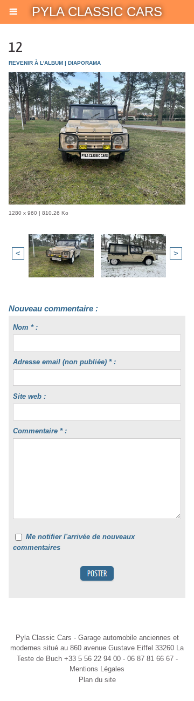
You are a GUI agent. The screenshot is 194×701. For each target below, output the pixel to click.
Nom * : (25, 327)
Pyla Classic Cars (97, 11)
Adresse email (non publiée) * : (64, 362)
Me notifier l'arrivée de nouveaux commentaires (74, 542)
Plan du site (97, 680)
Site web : (29, 396)
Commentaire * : (40, 431)
